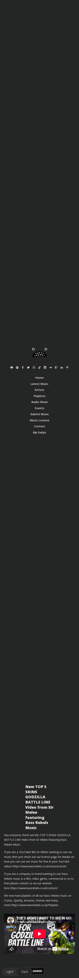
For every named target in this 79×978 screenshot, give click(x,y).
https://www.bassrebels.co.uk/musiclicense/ (40, 866)
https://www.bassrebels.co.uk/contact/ (34, 888)
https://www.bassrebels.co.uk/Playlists (35, 905)
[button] (17, 972)
